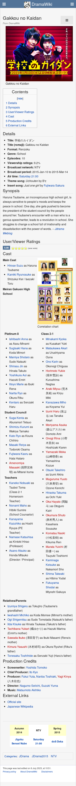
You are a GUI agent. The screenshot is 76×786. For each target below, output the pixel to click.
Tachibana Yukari (18, 629)
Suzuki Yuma (49, 686)
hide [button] (20, 98)
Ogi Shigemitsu (17, 619)
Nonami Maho (18, 505)
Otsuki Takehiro (55, 470)
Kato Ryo (15, 436)
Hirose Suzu (15, 265)
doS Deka (57, 741)
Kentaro (14, 402)
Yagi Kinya (64, 676)
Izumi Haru (52, 411)
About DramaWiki (28, 771)
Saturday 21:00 (28, 176)
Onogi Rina (53, 438)
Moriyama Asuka (56, 425)
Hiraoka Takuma (56, 493)
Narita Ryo (16, 393)
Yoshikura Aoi (18, 375)
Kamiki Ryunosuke (19, 274)
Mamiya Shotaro (19, 357)
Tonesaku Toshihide (20, 656)
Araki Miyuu (53, 389)
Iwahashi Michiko (18, 615)
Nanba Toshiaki (46, 676)
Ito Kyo (33, 672)
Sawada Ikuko (16, 638)
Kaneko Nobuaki (19, 483)
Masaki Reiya (17, 445)
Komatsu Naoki (55, 533)
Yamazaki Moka (56, 452)
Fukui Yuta (28, 676)
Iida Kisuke (14, 624)
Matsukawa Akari (56, 348)
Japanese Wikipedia (20, 706)
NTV (54, 756)
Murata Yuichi (54, 547)
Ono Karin (52, 362)
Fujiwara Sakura (54, 185)
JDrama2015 (40, 756)
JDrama (24, 756)
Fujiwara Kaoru (18, 454)
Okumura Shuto (55, 515)
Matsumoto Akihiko (29, 690)
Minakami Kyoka (56, 339)
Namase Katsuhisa (21, 537)
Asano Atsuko (18, 551)
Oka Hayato (53, 501)
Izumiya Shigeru (17, 606)
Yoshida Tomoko (36, 667)
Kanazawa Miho (56, 402)
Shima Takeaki (55, 574)
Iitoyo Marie (16, 384)
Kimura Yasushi (17, 647)
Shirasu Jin (16, 366)
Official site (14, 702)
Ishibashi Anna (18, 339)
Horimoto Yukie (55, 371)
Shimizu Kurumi (19, 427)
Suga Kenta (16, 418)
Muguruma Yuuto (56, 479)
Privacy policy (9, 771)
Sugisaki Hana (18, 348)
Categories (10, 756)
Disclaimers (47, 771)
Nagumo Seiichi (30, 686)
